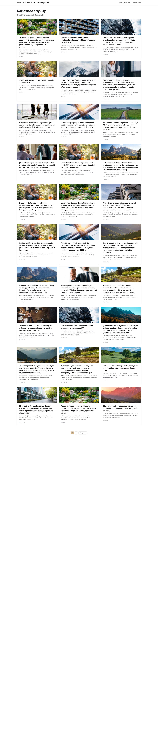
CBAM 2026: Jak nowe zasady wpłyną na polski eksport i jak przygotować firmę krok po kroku (120, 408)
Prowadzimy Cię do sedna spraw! (33, 2)
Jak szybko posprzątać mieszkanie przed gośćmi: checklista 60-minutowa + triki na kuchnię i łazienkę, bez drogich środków (77, 125)
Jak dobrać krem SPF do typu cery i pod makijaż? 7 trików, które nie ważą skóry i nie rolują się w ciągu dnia (78, 165)
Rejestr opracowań (124, 2)
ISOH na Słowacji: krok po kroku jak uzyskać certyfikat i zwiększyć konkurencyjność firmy (120, 368)
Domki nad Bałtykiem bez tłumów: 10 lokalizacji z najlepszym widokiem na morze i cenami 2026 (78, 40)
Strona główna (136, 2)
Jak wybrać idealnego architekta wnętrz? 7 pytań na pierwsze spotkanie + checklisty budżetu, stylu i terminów (36, 328)
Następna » (83, 433)
